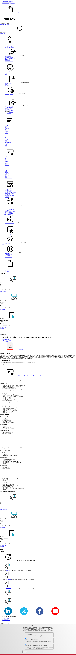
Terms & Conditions (5, 618)
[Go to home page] (8, 22)
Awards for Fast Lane (8, 257)
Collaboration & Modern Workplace (10, 209)
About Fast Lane (7, 253)
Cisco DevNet (9, 113)
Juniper (6, 138)
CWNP (6, 162)
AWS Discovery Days (8, 234)
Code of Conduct (7, 255)
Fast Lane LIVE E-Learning (9, 47)
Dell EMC (6, 133)
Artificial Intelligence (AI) (9, 94)
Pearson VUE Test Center (9, 213)
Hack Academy (7, 45)
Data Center (6, 96)
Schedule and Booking (6, 341)
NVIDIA (6, 141)
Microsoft (6, 139)
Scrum (6, 74)
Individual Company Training (9, 195)
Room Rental (7, 196)
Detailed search (2, 33)
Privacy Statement (5, 619)
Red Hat (6, 144)
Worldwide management (9, 254)
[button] (9, 13)
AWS (5, 127)
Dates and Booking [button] (3, 291)
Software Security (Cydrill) (9, 109)
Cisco (5, 129)
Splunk (6, 145)
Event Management (8, 191)
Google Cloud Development (11, 114)
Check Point (7, 128)
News (5, 270)
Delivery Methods (7, 60)
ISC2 (5, 137)
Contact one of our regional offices (6, 24)
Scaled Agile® (7, 175)
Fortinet (6, 135)
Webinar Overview (8, 233)
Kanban (6, 72)
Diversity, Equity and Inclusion (10, 256)
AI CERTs (6, 123)
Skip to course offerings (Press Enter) (8, 3)
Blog (5, 269)
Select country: (4, 13)
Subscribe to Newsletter (6, 620)
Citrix (5, 130)
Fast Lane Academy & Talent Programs (11, 192)
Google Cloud (7, 136)
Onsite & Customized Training (10, 58)
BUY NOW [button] (2, 328)
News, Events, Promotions (6, 214)
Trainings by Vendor (8, 56)
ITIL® (6, 84)
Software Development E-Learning (10, 106)
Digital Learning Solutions (9, 188)
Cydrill (6, 132)
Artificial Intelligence (8, 207)
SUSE (6, 146)
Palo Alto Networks (8, 142)
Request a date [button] (2, 309)
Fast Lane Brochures (8, 267)
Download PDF (20, 349)
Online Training (8, 570)
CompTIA (6, 131)
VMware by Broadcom (8, 178)
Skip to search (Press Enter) (6, 2)
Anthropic (6, 124)
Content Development (8, 189)
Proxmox (6, 143)
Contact (3, 621)
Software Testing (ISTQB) (9, 110)
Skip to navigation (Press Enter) (7, 1)
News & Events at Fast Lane (9, 223)
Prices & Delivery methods (6, 340)
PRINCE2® (7, 85)
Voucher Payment (7, 243)
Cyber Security (7, 208)
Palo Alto (6, 172)
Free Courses (7, 271)
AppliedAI (6, 125)
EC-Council (6, 163)
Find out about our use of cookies (27, 650)
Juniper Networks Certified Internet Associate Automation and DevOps (29, 375)
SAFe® (6, 73)
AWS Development (10, 112)
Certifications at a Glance (9, 156)
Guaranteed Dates (7, 59)
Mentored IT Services (8, 212)
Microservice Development (9, 107)
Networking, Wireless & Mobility (10, 211)
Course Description (5, 339)
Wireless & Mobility (8, 97)
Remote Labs (7, 197)
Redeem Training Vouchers (9, 61)
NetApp (6, 140)
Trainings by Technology (9, 57)
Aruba (6, 126)
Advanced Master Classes (9, 44)
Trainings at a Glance (8, 71)
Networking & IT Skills (8, 46)
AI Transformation (8, 43)
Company (4, 244)
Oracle (6, 171)
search (1, 32)
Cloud (6, 206)
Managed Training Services (9, 190)
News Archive (7, 224)
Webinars (6, 268)
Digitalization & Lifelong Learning (10, 193)
